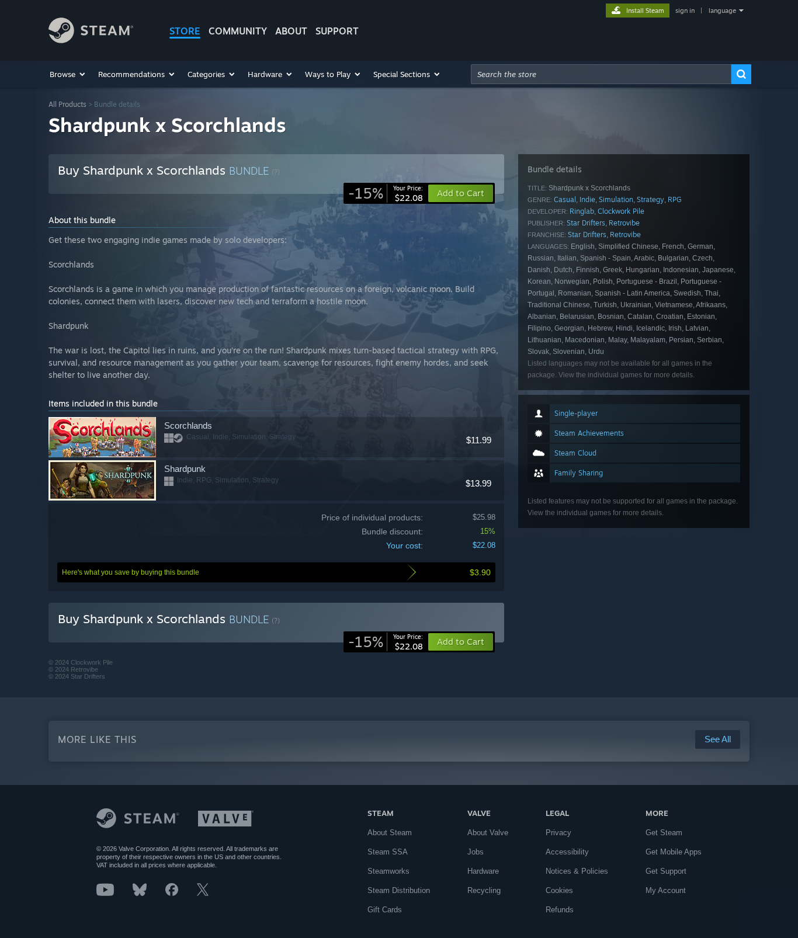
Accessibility (567, 851)
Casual (565, 199)
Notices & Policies (577, 871)
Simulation (616, 199)
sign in (685, 10)
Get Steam (664, 832)
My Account (666, 890)
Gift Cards (384, 909)
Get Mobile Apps (674, 851)
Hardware (483, 871)
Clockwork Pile (621, 211)
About (291, 31)
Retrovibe (624, 222)
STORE (184, 31)
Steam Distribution (398, 890)
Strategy (650, 199)
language (722, 10)
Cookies (559, 890)
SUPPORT (337, 31)
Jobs (475, 851)
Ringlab (582, 211)
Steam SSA (387, 851)
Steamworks (388, 871)
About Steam (389, 832)
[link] (385, 193)
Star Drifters (586, 222)
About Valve (487, 832)
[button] (68, 74)
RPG (675, 199)
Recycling (484, 890)
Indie (587, 199)
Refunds (560, 909)
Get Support (666, 871)
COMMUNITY (238, 31)
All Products (67, 104)
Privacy (558, 832)
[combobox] (601, 74)
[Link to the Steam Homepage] (90, 40)
